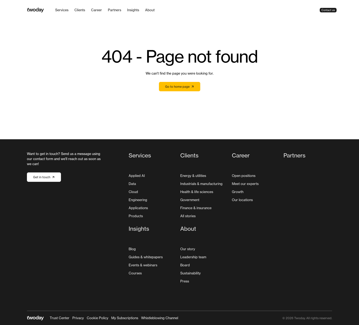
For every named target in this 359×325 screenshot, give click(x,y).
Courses (135, 273)
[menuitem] (61, 10)
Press (184, 281)
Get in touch (41, 177)
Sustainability (190, 273)
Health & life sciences (196, 192)
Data (132, 184)
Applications (138, 208)
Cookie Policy (97, 318)
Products (136, 216)
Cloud (133, 192)
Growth (237, 192)
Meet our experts (245, 184)
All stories (188, 216)
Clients (79, 10)
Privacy (78, 318)
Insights (133, 10)
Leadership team (193, 257)
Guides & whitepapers (146, 257)
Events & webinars (143, 265)
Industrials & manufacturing (201, 184)
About (150, 10)
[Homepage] (35, 10)
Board (185, 265)
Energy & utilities (193, 176)
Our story (187, 249)
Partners (114, 10)
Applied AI (137, 176)
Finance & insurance (195, 208)
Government (189, 200)
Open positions (243, 176)
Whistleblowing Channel (159, 318)
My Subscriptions (124, 318)
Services (61, 10)
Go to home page (177, 86)
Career (96, 10)
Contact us (328, 10)
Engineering (138, 200)
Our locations (242, 200)
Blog (132, 249)
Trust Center (59, 318)
